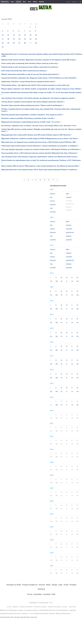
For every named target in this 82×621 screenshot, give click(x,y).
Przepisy (73, 585)
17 (3, 39)
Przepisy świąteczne (30, 585)
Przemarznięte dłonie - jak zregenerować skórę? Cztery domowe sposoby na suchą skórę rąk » (35, 85)
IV (66, 277)
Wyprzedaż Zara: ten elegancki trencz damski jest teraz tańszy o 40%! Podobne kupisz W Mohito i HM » (38, 142)
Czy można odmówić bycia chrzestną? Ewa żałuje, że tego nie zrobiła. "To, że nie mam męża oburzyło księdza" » (41, 93)
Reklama (15, 607)
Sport (12, 1)
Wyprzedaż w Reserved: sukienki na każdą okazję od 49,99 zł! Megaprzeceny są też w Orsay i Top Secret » (39, 138)
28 (25, 43)
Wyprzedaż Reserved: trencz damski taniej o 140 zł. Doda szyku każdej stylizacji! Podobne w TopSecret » (39, 169)
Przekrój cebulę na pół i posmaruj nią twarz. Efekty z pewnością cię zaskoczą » (30, 67)
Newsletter (38, 594)
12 (14, 35)
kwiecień (53, 204)
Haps (60, 585)
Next (29, 1)
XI (72, 281)
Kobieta (18, 1)
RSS (53, 594)
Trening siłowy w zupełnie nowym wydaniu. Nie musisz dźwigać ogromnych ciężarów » (33, 102)
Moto (24, 1)
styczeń (52, 193)
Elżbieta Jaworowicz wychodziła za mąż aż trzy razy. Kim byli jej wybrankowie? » (30, 74)
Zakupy (54, 585)
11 (8, 35)
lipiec (67, 193)
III (61, 277)
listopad (68, 236)
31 (3, 47)
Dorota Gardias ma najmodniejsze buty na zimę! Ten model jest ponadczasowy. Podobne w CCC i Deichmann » (41, 161)
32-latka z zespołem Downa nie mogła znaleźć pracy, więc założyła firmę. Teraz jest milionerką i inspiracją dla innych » (40, 110)
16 (36, 35)
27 (19, 43)
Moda (48, 585)
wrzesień (69, 229)
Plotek (35, 1)
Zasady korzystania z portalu (57, 607)
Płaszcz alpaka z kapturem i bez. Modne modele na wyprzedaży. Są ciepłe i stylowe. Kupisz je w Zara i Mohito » (41, 89)
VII (51, 281)
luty (51, 197)
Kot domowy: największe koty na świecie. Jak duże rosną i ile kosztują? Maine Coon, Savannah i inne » (39, 125)
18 (8, 39)
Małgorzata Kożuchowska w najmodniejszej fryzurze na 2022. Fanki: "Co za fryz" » (31, 122)
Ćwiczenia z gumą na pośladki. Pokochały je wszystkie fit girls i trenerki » (28, 118)
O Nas (9, 607)
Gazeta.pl (41, 589)
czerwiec (53, 212)
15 (30, 35)
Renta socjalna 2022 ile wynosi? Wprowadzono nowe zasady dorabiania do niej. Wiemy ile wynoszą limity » (40, 166)
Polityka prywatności (26, 607)
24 (3, 43)
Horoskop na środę (13, 585)
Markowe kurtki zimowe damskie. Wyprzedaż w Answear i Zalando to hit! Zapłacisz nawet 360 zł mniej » (38, 60)
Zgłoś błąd (72, 607)
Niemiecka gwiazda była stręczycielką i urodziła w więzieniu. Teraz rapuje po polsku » (32, 115)
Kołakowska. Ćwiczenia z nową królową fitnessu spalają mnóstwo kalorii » (28, 81)
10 (3, 35)
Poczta (68, 1)
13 (19, 35)
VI (77, 277)
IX (61, 281)
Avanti (66, 585)
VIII (57, 281)
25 (8, 43)
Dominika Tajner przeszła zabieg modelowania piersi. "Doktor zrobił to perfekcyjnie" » (32, 105)
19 (14, 39)
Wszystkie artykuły (40, 607)
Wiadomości (5, 1)
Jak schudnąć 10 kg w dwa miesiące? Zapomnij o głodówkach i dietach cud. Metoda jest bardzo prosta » (39, 156)
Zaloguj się (74, 1)
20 (19, 39)
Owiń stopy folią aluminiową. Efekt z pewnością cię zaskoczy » (24, 70)
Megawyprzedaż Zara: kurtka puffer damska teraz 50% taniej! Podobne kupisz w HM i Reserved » (36, 135)
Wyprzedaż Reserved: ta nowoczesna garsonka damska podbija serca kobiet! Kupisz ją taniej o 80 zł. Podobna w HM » (41, 55)
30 (36, 43)
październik (70, 232)
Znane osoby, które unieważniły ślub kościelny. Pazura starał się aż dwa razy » (30, 63)
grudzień (69, 240)
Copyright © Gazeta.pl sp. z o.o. (41, 602)
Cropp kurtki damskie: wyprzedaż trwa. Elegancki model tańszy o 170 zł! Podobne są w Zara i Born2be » (39, 78)
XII (77, 281)
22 (30, 39)
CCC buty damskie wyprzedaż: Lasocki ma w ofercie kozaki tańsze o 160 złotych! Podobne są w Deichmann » (41, 149)
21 (25, 39)
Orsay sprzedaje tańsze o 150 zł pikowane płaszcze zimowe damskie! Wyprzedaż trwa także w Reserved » (39, 153)
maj (51, 208)
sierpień (68, 197)
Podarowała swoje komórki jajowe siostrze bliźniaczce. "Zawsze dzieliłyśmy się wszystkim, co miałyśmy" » (40, 146)
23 (36, 39)
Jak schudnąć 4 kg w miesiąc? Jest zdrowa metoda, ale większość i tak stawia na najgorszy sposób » (38, 98)
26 (14, 43)
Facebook (47, 594)
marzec (52, 201)
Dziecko (41, 1)
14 (25, 35)
